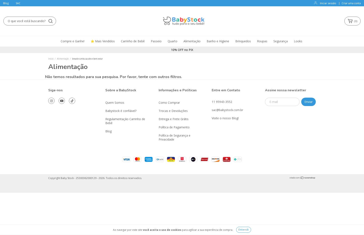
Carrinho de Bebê (133, 41)
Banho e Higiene (218, 41)
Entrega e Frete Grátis (174, 119)
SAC (18, 3)
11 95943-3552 (222, 102)
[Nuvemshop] (302, 178)
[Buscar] (50, 21)
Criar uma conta (351, 3)
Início (51, 58)
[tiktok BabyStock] (72, 101)
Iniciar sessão (328, 3)
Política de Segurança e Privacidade (174, 137)
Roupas (262, 41)
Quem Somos (114, 103)
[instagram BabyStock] (51, 101)
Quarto (172, 41)
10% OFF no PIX (182, 50)
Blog (6, 3)
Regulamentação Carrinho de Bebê (125, 121)
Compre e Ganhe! (72, 41)
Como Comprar (169, 103)
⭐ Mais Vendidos (103, 41)
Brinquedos (243, 41)
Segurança (280, 41)
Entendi (243, 229)
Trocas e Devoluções (173, 111)
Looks (298, 41)
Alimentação (192, 41)
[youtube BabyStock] (62, 101)
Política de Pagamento (174, 127)
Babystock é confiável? (120, 111)
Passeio (156, 41)
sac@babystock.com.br (227, 110)
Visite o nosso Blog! (225, 118)
